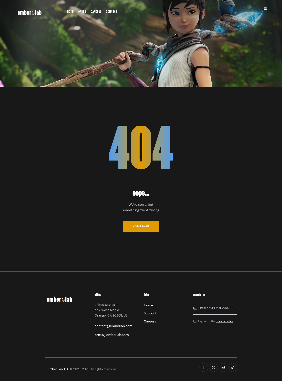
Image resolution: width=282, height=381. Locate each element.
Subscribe (234, 308)
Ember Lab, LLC (58, 369)
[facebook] (204, 367)
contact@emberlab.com (113, 326)
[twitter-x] (213, 367)
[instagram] (223, 367)
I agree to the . (216, 321)
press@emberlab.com (112, 335)
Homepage (141, 226)
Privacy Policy (224, 321)
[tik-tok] (232, 367)
